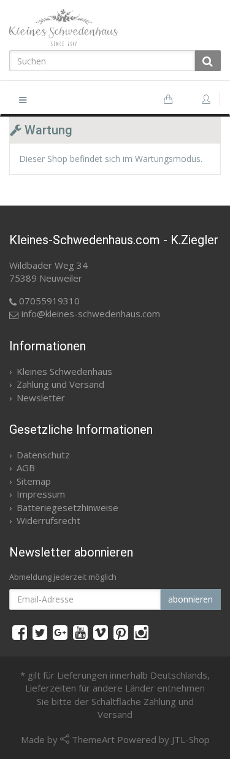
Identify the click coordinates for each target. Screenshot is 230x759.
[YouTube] (80, 632)
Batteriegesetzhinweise (67, 507)
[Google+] (60, 632)
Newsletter (41, 397)
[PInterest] (120, 632)
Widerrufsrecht (48, 520)
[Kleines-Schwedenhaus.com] (115, 27)
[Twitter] (40, 632)
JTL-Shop (191, 739)
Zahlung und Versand (60, 384)
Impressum (41, 494)
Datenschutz (43, 455)
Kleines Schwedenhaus (64, 371)
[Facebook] (19, 632)
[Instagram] (141, 632)
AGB (26, 467)
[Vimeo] (100, 632)
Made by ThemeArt (68, 739)
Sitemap (34, 481)
